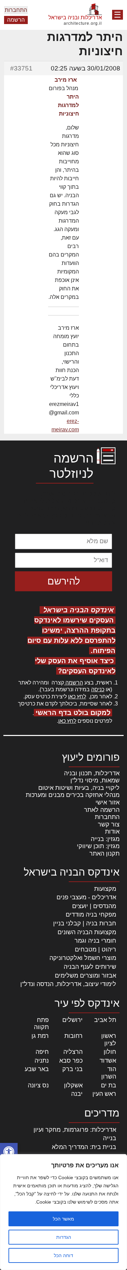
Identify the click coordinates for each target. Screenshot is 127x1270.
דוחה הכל (63, 1255)
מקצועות (105, 888)
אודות (112, 831)
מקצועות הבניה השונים (87, 932)
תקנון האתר (104, 853)
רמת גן (40, 1035)
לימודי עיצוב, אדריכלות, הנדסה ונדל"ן (68, 984)
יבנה (77, 1093)
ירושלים (72, 1020)
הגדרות (63, 1237)
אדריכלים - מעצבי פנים (86, 897)
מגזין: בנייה (105, 839)
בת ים (108, 1085)
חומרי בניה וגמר (95, 940)
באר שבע (37, 1069)
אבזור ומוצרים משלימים (85, 975)
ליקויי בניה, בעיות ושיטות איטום (79, 787)
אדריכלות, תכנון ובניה (92, 773)
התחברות (16, 10)
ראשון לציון (108, 1039)
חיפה (42, 1051)
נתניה (42, 1060)
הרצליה (73, 1051)
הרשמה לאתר (102, 809)
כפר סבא (71, 1060)
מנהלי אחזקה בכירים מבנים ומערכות (73, 795)
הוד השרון (108, 1073)
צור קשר (109, 824)
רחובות (73, 1035)
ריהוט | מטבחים (95, 949)
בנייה (109, 1138)
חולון (110, 1051)
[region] (63, 1212)
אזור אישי (108, 802)
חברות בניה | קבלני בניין (84, 923)
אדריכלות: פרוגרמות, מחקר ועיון (75, 1129)
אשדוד (108, 1060)
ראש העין (104, 1093)
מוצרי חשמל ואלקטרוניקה (82, 958)
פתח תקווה (41, 1024)
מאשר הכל (63, 1219)
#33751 (21, 68)
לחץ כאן (77, 696)
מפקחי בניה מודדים (91, 914)
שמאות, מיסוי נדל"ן (95, 780)
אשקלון (73, 1085)
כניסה (97, 689)
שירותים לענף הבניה (90, 966)
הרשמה (16, 20)
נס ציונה (38, 1085)
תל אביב (105, 1020)
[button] (9, 1152)
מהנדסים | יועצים (94, 906)
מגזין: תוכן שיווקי (98, 846)
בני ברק (72, 1069)
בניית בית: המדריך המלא (84, 1147)
